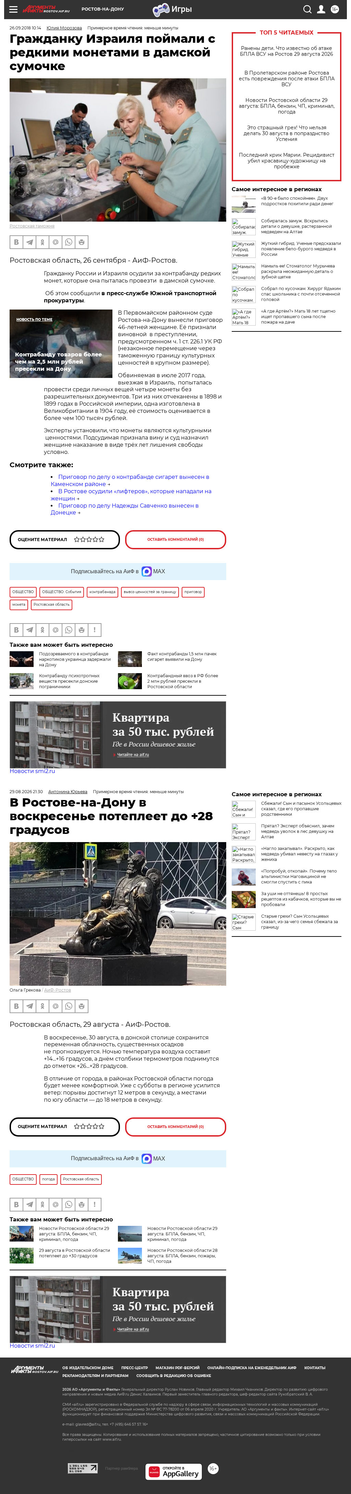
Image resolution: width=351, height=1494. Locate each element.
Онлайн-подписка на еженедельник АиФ (251, 1368)
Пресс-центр (134, 1368)
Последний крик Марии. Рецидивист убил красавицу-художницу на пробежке (287, 161)
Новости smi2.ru (32, 771)
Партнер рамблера (121, 1468)
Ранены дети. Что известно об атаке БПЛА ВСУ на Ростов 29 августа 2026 (286, 51)
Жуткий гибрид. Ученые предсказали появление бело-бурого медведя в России (301, 249)
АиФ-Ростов (57, 990)
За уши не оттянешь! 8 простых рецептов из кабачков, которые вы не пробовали (301, 899)
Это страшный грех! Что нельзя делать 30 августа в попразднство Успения (286, 133)
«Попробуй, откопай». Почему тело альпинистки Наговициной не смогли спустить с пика (299, 876)
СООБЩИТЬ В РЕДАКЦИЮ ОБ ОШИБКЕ (173, 1376)
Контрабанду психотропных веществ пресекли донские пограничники (69, 681)
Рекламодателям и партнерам (95, 1376)
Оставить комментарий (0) (175, 539)
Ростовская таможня (32, 225)
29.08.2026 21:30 (26, 791)
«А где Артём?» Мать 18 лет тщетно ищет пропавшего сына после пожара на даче (298, 317)
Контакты (314, 1368)
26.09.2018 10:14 (25, 27)
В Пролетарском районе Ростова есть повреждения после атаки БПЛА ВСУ (287, 79)
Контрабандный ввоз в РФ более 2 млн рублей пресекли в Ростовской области (182, 681)
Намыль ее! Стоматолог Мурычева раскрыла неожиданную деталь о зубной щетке (298, 271)
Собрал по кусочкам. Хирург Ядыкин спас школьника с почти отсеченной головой (301, 294)
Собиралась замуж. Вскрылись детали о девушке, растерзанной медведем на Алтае (296, 226)
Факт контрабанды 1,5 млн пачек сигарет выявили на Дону (182, 656)
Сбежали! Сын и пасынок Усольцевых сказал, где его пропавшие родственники (301, 809)
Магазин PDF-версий (177, 1368)
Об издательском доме (87, 1368)
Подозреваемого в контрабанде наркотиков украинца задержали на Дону (75, 659)
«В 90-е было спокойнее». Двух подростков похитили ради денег (297, 201)
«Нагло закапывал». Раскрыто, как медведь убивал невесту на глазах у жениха (299, 854)
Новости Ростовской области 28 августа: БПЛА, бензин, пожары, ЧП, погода (182, 1256)
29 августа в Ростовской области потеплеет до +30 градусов (74, 1253)
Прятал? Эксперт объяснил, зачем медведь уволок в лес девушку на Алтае (297, 831)
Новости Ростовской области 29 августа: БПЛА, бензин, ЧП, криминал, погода (287, 106)
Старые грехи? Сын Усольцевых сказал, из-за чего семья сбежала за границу (299, 922)
